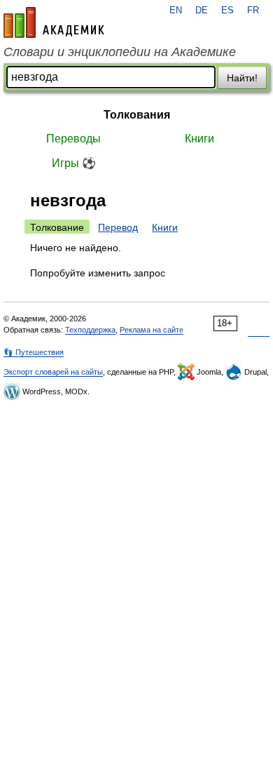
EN (175, 10)
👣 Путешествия (34, 352)
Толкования (137, 115)
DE (201, 10)
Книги (199, 139)
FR (253, 10)
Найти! (242, 77)
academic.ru (54, 22)
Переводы (73, 139)
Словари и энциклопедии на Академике (120, 52)
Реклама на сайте (151, 330)
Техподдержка (90, 330)
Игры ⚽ (74, 163)
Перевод (118, 227)
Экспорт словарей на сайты (53, 372)
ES (227, 10)
